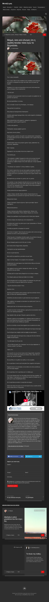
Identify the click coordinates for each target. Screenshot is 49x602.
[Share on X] (5, 30)
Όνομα (9, 472)
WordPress (25, 594)
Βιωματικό (19, 9)
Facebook (16, 7)
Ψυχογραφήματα (41, 7)
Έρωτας (35, 7)
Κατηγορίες (9, 7)
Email (26, 472)
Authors (20, 7)
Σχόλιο (9, 464)
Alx (33, 594)
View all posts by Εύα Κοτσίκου (15, 446)
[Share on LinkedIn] (13, 30)
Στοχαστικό (13, 9)
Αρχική (4, 7)
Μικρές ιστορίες (6, 9)
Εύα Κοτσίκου (15, 48)
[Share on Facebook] (7, 30)
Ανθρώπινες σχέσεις (28, 7)
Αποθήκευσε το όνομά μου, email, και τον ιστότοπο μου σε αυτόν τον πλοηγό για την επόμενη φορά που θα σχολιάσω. (24, 482)
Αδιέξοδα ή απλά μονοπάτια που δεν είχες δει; (13, 519)
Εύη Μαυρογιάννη (35, 547)
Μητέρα (17, 34)
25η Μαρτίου (34, 9)
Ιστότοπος (9, 476)
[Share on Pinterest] (10, 30)
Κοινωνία (24, 9)
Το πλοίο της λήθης (33, 554)
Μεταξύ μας (7, 4)
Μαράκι (11, 510)
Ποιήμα (28, 9)
